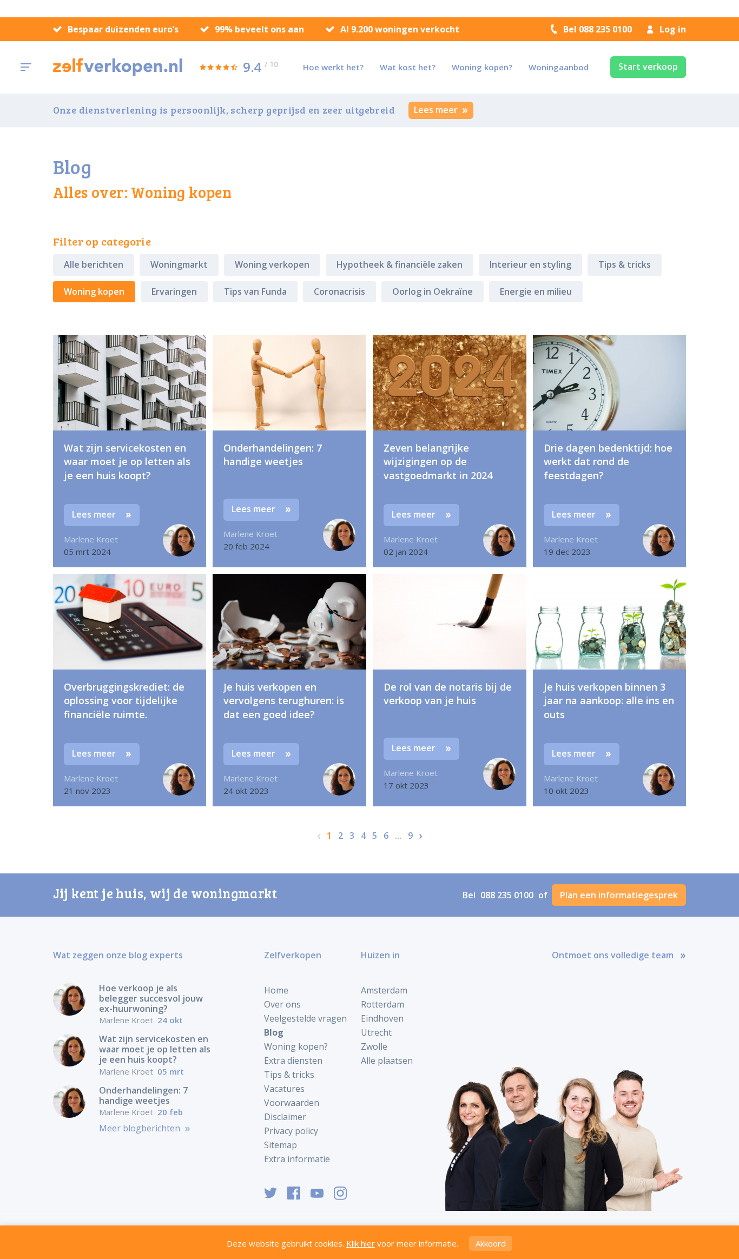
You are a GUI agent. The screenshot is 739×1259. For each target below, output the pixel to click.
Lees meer (437, 110)
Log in (672, 29)
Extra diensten (293, 1060)
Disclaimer (285, 1117)
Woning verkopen (272, 264)
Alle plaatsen (387, 1060)
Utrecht (376, 1032)
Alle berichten (93, 264)
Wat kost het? (408, 67)
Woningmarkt (179, 264)
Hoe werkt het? (333, 67)
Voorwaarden (291, 1103)
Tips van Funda (255, 291)
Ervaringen (174, 291)
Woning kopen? (482, 67)
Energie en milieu (536, 291)
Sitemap (280, 1145)
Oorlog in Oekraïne (432, 291)
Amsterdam (384, 990)
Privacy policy (291, 1131)
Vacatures (284, 1089)
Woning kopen (94, 291)
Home (276, 990)
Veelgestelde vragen (305, 1018)
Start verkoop (648, 66)
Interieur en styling (530, 264)
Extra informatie (297, 1159)
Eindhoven (382, 1018)
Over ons (282, 1004)
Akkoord (491, 1243)
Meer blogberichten (140, 1128)
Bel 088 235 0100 (597, 29)
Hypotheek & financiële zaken (399, 264)
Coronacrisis (339, 291)
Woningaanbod (559, 67)
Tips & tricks (624, 264)
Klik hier (360, 1243)
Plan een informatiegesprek (619, 895)
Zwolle (374, 1046)
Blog (273, 1032)
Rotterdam (382, 1004)
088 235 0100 (508, 895)
